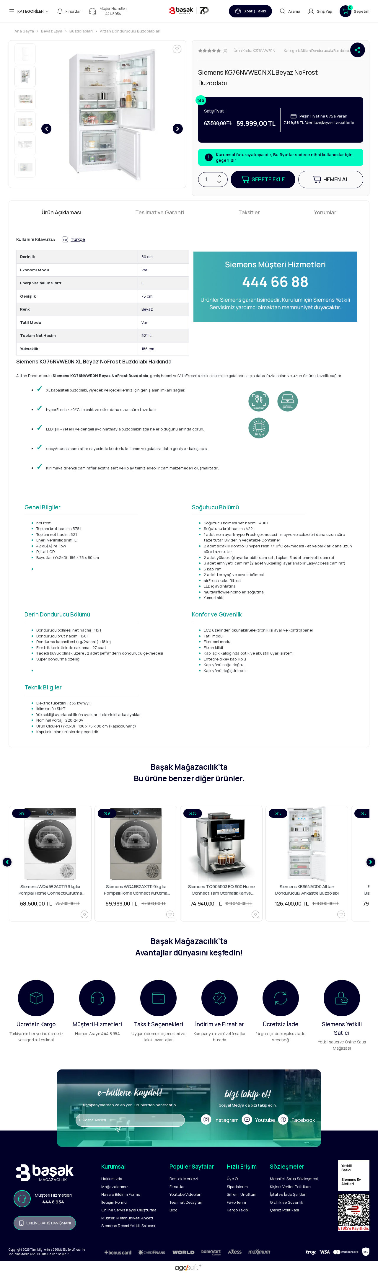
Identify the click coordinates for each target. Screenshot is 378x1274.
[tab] (61, 212)
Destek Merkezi (184, 1178)
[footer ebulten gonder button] (130, 1130)
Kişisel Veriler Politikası (290, 1186)
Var (144, 270)
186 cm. (148, 348)
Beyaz (147, 309)
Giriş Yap (324, 11)
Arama (294, 11)
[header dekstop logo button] (189, 11)
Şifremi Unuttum (241, 1194)
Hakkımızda (111, 1178)
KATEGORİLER (30, 11)
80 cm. (147, 256)
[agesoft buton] (189, 1268)
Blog (173, 1210)
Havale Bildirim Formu (120, 1194)
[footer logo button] (45, 1172)
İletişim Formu (114, 1202)
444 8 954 (53, 1202)
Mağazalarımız (114, 1186)
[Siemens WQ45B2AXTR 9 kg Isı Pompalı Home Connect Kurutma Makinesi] (136, 844)
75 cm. (147, 296)
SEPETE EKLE (268, 179)
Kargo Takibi (238, 1210)
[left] (7, 862)
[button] (354, 11)
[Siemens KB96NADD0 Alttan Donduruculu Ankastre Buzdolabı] (307, 844)
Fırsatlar (73, 11)
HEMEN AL (336, 179)
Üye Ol (233, 1178)
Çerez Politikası (284, 1210)
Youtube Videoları (185, 1194)
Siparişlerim (237, 1186)
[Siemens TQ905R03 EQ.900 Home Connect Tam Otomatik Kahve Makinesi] (221, 844)
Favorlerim (236, 1202)
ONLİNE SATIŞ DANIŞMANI (48, 1223)
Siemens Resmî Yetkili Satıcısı (128, 1225)
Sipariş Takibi (255, 11)
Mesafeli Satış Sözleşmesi (294, 1178)
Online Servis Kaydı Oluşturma (129, 1210)
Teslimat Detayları (186, 1202)
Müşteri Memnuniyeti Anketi (127, 1218)
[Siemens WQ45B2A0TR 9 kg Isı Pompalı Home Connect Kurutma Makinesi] (50, 844)
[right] (370, 862)
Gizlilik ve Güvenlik (286, 1202)
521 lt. (146, 335)
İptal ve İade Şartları (288, 1194)
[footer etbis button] (353, 1214)
